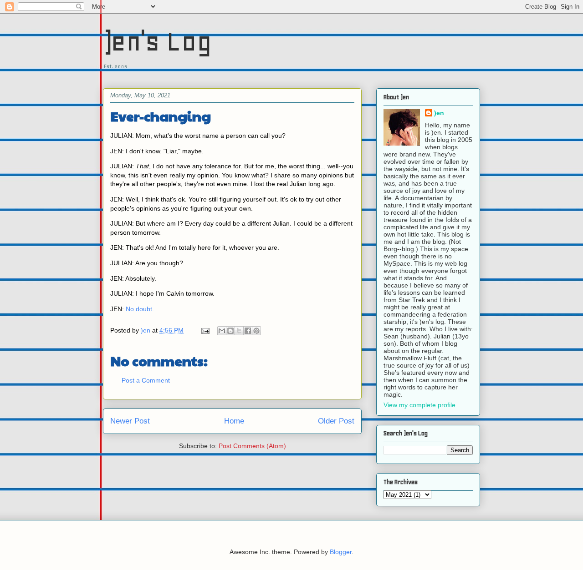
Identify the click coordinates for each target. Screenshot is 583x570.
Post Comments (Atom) (252, 445)
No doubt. (141, 309)
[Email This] (221, 330)
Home (234, 421)
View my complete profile (419, 405)
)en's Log (157, 41)
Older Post (336, 421)
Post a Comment (146, 380)
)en (439, 112)
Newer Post (130, 421)
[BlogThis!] (230, 330)
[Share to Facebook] (247, 330)
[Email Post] (204, 330)
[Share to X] (239, 330)
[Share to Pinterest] (256, 330)
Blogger (341, 551)
